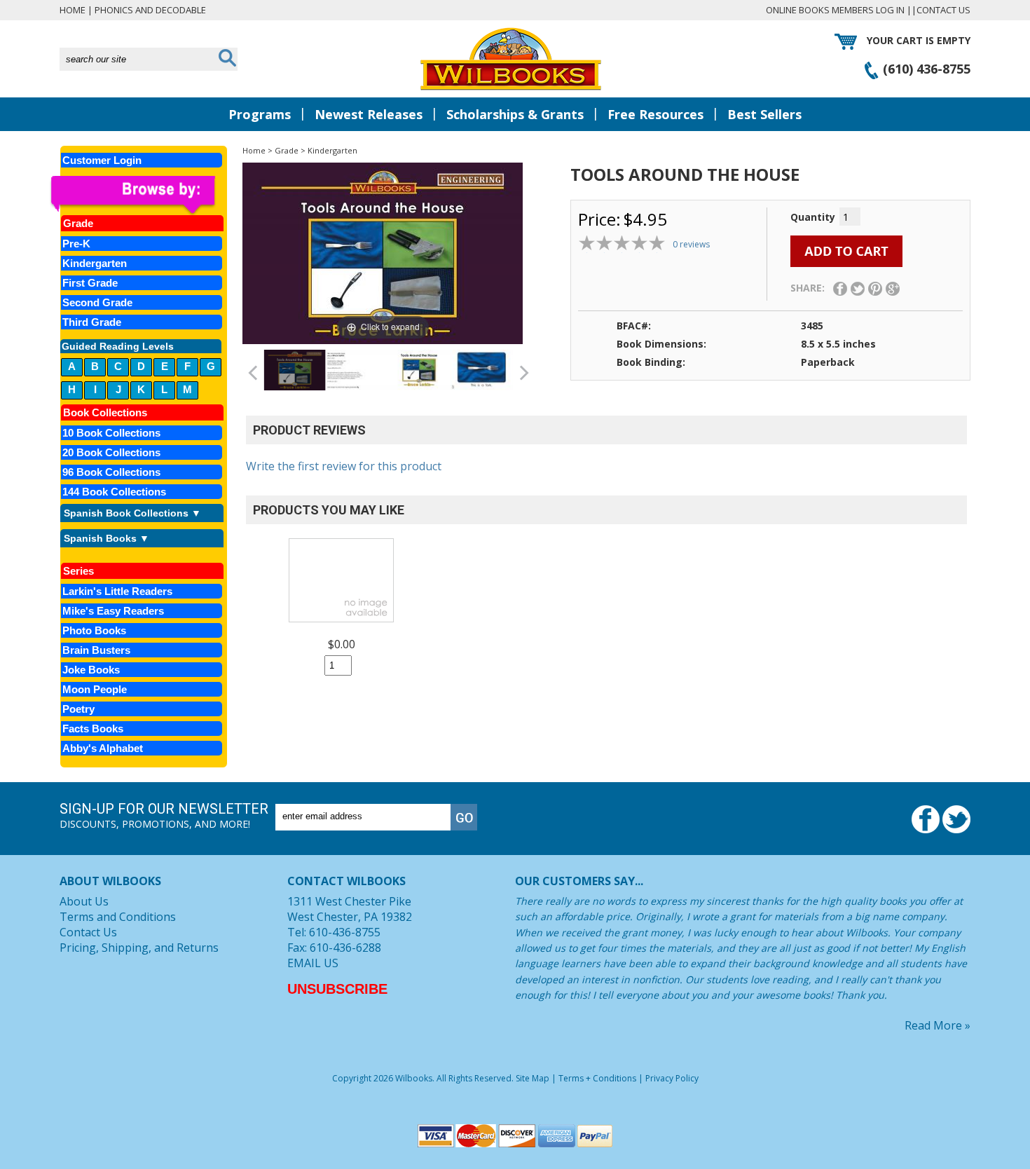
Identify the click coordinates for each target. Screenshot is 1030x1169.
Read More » (937, 1025)
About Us (84, 901)
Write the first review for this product (343, 466)
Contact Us (943, 10)
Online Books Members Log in (835, 10)
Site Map (532, 1078)
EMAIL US (312, 963)
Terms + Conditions (597, 1078)
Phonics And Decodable (150, 10)
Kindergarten (332, 150)
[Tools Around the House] (294, 370)
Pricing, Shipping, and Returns (139, 947)
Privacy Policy (672, 1078)
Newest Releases (369, 114)
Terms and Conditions (118, 916)
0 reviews (691, 244)
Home (72, 10)
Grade (286, 150)
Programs (259, 114)
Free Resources (655, 114)
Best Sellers (764, 114)
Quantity (812, 217)
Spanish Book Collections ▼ (132, 513)
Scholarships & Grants (515, 114)
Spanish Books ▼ (106, 538)
